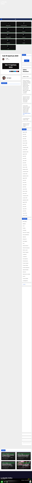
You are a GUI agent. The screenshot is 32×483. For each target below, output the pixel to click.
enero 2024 (25, 193)
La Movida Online (6, 478)
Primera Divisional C (26, 267)
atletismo (24, 223)
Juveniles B (25, 256)
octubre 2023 (25, 197)
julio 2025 (24, 156)
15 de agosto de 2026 (6, 466)
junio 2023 (24, 206)
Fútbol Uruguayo (25, 252)
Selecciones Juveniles (26, 274)
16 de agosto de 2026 (21, 457)
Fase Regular (25, 241)
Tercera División (25, 278)
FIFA (23, 243)
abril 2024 (24, 186)
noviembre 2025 (25, 147)
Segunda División (25, 269)
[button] (29, 19)
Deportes (24, 236)
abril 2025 (24, 162)
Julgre (7, 58)
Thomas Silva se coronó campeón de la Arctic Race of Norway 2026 (23, 456)
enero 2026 (25, 145)
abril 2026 (24, 138)
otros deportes (25, 258)
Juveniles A (25, 254)
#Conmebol (25, 221)
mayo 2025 (24, 160)
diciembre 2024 (25, 169)
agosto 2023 (25, 202)
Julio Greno (27, 466)
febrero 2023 (25, 215)
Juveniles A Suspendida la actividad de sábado (23, 464)
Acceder (24, 284)
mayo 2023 (24, 208)
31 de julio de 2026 (21, 466)
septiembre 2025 (25, 151)
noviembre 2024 (25, 171)
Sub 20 (24, 276)
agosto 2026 (25, 132)
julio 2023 (24, 204)
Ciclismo (24, 228)
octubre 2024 (25, 173)
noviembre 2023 (25, 195)
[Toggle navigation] (15, 19)
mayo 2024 (24, 184)
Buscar (24, 54)
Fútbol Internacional (26, 247)
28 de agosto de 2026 (6, 457)
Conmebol (24, 230)
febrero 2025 (25, 167)
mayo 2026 (24, 136)
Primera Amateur (25, 263)
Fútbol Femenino (25, 245)
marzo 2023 (25, 213)
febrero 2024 (25, 191)
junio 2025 (24, 158)
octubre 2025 (25, 149)
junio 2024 (24, 182)
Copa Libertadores (26, 234)
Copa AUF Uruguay (26, 232)
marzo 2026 (25, 140)
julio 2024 (24, 180)
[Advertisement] (16, 12)
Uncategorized (25, 280)
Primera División (25, 265)
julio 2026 (24, 134)
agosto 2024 (25, 178)
